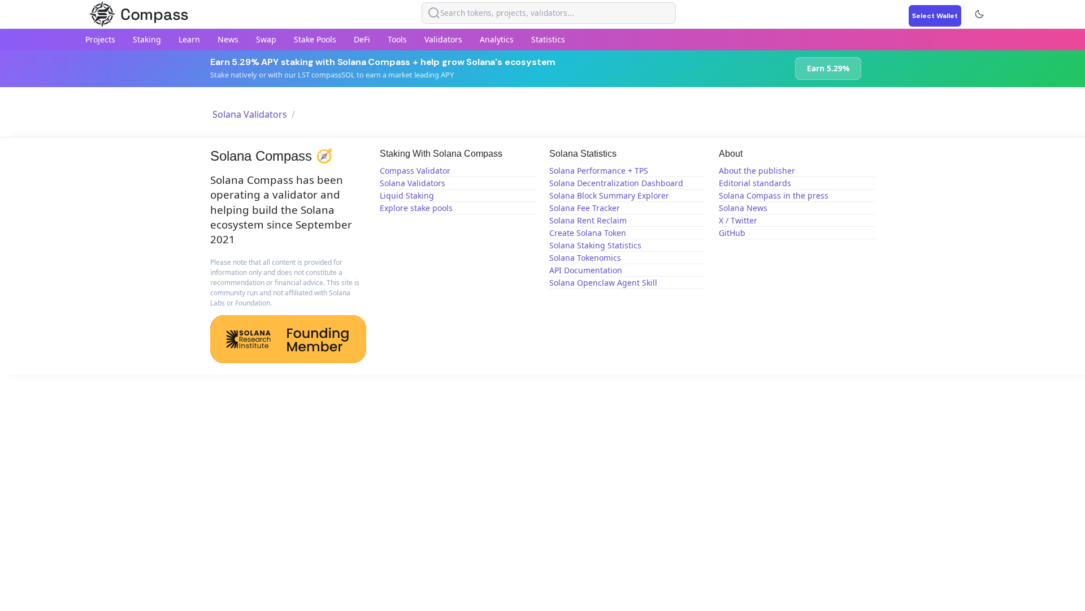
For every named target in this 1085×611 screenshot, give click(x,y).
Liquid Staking (407, 195)
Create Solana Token (587, 232)
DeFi (362, 39)
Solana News (743, 208)
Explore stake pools (416, 208)
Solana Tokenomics (585, 257)
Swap (266, 39)
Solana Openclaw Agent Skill (603, 282)
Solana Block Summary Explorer (609, 195)
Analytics (497, 39)
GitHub (732, 232)
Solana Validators (249, 114)
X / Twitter (738, 220)
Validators (443, 39)
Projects (100, 39)
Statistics (548, 39)
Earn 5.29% (828, 68)
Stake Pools (315, 39)
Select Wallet (935, 15)
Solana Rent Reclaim (588, 220)
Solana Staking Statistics (595, 245)
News (228, 39)
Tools (397, 39)
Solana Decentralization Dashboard (616, 183)
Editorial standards (755, 183)
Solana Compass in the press (773, 195)
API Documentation (585, 270)
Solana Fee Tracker (584, 208)
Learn (189, 39)
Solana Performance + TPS (598, 170)
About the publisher (757, 170)
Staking (147, 39)
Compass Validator (415, 170)
